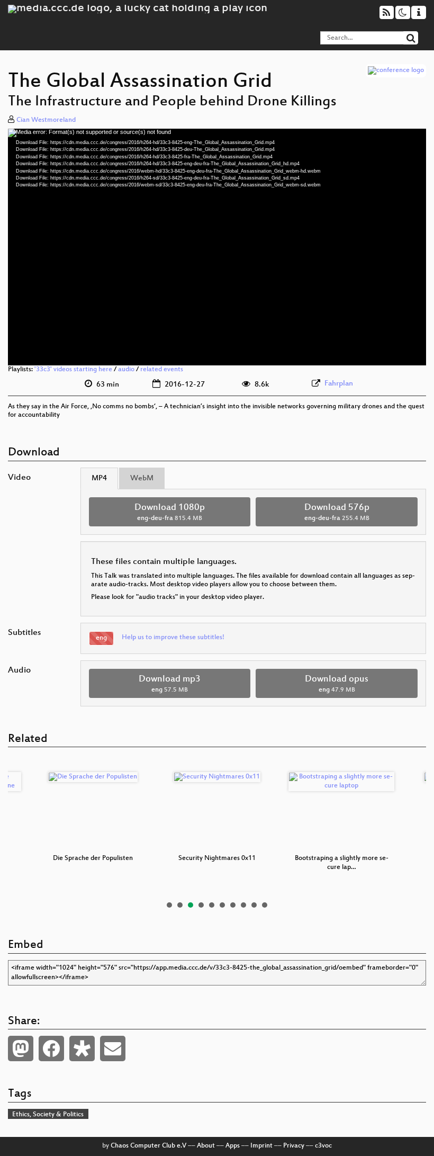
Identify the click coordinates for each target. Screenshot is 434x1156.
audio (126, 369)
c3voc (323, 1146)
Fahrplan (338, 383)
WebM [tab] (141, 478)
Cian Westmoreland (46, 120)
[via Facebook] (51, 1048)
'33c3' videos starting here (73, 369)
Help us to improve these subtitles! (173, 637)
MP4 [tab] (99, 478)
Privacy (293, 1146)
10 (264, 905)
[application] (217, 247)
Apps (232, 1146)
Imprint (261, 1146)
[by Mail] (112, 1048)
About (206, 1146)
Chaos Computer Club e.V (148, 1146)
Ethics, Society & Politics (48, 1114)
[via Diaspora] (82, 1048)
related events (161, 369)
